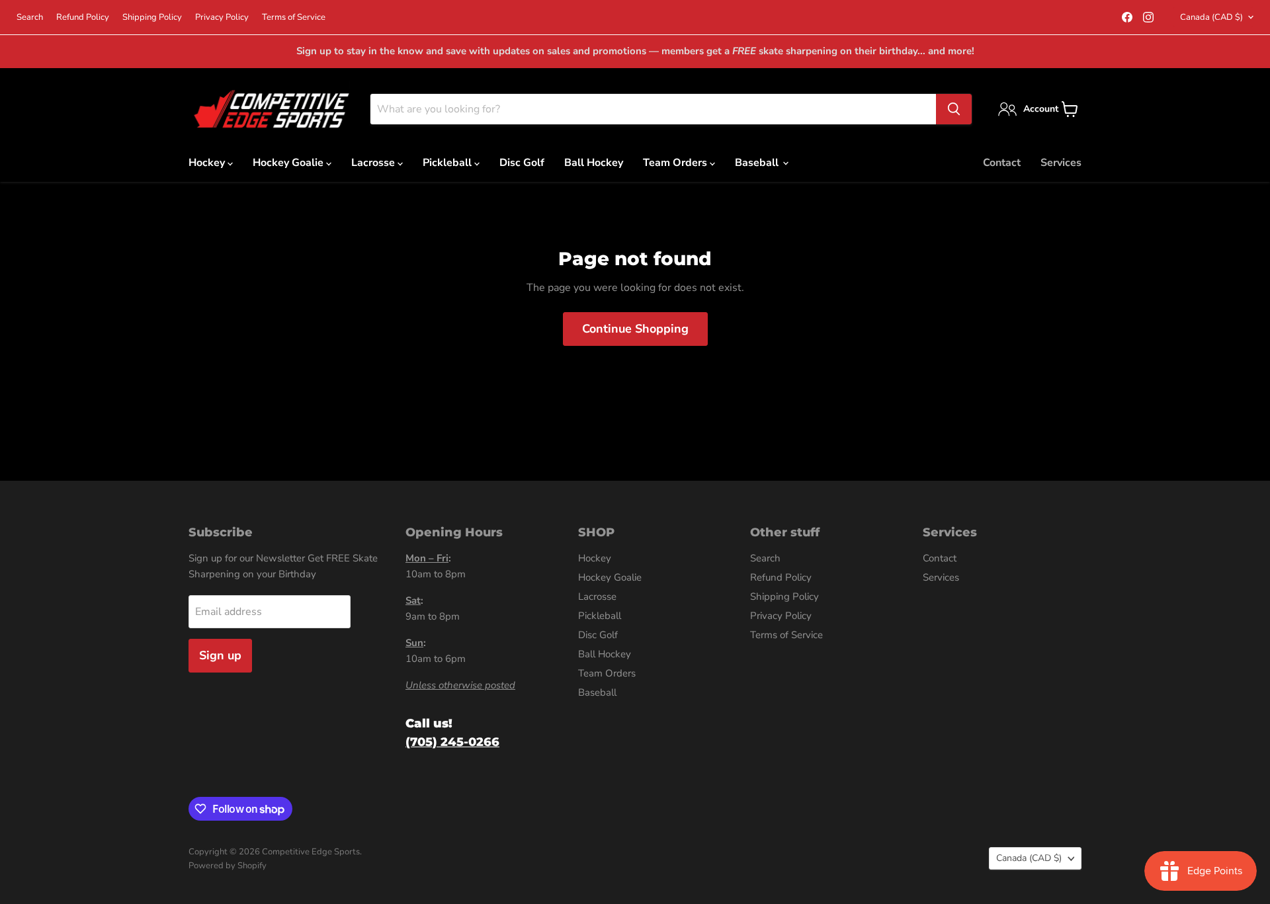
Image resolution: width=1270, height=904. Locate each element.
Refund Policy (82, 17)
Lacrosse (374, 162)
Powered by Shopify (228, 866)
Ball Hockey (593, 162)
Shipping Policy (152, 17)
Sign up (220, 655)
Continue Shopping (635, 329)
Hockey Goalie (289, 162)
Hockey (208, 162)
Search (30, 17)
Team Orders (676, 162)
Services (1060, 162)
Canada (1211, 17)
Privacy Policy (222, 17)
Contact (1002, 162)
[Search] (954, 109)
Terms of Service (293, 17)
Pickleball (448, 162)
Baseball (758, 162)
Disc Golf (521, 162)
